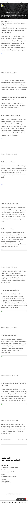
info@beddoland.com (6, 482)
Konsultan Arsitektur (13, 13)
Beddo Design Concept (10, 12)
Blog (18, 12)
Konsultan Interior (16, 23)
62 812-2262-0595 (5, 481)
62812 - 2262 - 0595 (22, 1)
